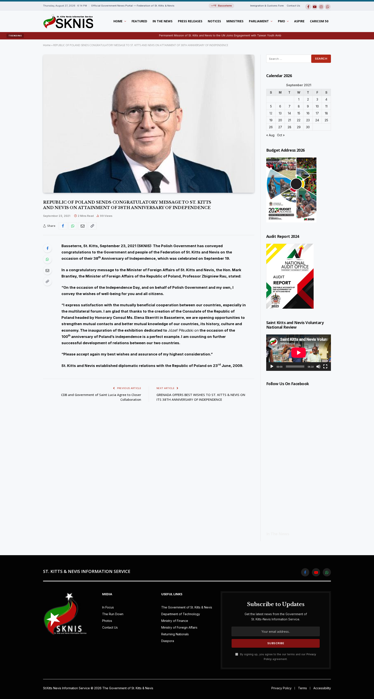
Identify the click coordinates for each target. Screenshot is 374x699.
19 (270, 120)
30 (308, 127)
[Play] (272, 366)
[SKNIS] (68, 21)
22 (298, 120)
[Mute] (318, 366)
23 (308, 120)
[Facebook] (47, 248)
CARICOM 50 (319, 21)
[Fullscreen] (325, 366)
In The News (162, 21)
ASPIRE (299, 21)
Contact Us (293, 5)
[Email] (47, 270)
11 (326, 106)
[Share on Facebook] (63, 226)
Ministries (234, 21)
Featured (139, 21)
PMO (281, 21)
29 (299, 127)
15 (298, 113)
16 (308, 113)
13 (280, 113)
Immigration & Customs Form (267, 5)
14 (289, 113)
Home (118, 21)
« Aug (270, 135)
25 (326, 120)
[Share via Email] (82, 226)
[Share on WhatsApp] (72, 226)
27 (280, 127)
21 (289, 120)
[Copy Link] (92, 226)
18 (326, 113)
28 (289, 127)
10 (317, 106)
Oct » (281, 135)
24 (317, 120)
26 (271, 127)
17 (317, 113)
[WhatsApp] (47, 259)
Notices (214, 21)
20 (280, 120)
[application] (298, 352)
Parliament (259, 21)
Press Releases (190, 21)
